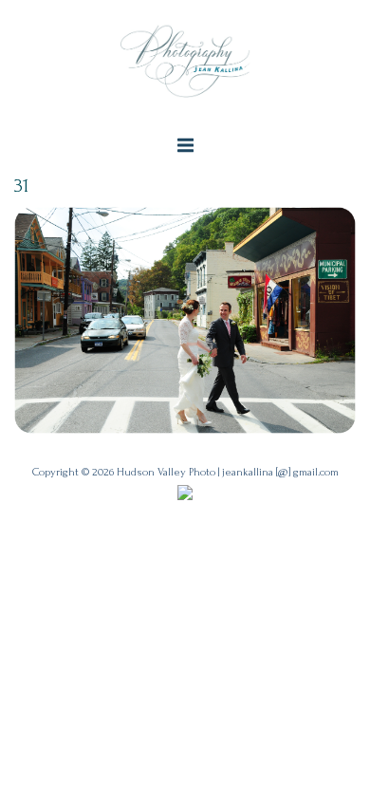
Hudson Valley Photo (166, 472)
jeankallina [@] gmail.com (280, 472)
